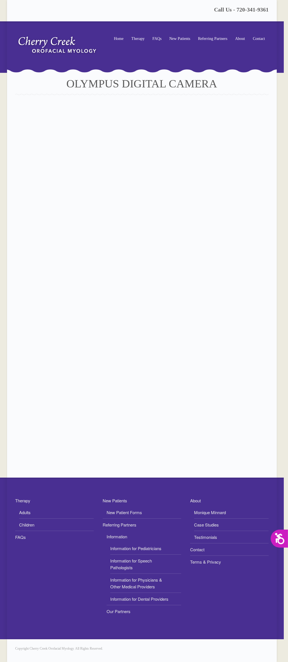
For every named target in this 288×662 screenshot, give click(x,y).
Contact (259, 39)
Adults (25, 512)
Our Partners (118, 611)
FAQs (156, 39)
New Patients (178, 39)
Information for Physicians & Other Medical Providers (136, 583)
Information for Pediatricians (135, 548)
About (238, 39)
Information (117, 536)
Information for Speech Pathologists (131, 564)
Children (26, 525)
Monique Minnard (210, 512)
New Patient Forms (124, 512)
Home (118, 39)
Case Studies (206, 525)
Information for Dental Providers (139, 599)
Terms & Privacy (205, 562)
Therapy (136, 39)
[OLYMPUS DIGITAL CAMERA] (142, 283)
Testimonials (205, 537)
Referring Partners (210, 39)
